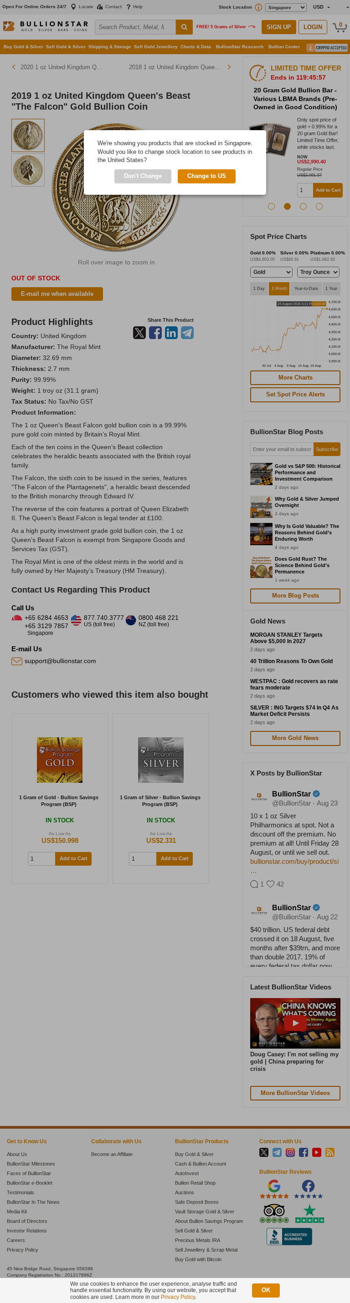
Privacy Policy (178, 1297)
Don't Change (143, 175)
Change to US (206, 175)
